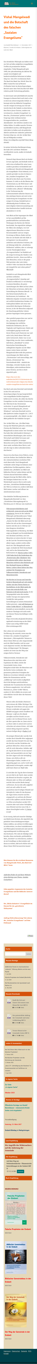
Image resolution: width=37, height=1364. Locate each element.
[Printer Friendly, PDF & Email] (30, 936)
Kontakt (6, 1353)
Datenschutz (16, 1351)
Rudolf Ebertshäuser (12, 45)
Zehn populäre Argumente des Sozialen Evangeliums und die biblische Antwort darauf (18, 891)
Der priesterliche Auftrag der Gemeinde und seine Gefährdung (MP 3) (21, 1017)
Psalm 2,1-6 (27, 731)
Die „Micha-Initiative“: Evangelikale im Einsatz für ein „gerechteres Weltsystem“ (18, 906)
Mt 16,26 (10, 270)
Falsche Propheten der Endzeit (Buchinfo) (18, 977)
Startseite (24, 1351)
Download (20, 1171)
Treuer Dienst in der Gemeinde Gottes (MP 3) (21, 1032)
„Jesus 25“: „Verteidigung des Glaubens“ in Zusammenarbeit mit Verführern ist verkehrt (18, 1068)
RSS (29, 1351)
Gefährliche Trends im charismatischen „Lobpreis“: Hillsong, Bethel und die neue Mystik (17, 969)
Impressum (7, 1351)
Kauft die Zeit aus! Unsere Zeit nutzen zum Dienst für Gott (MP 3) (21, 1002)
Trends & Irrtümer (15, 47)
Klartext (6, 47)
